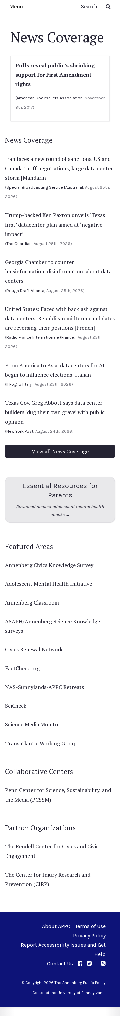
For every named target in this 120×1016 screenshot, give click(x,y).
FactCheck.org (22, 668)
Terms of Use (90, 926)
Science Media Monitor (32, 724)
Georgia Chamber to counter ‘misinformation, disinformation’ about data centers (58, 271)
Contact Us (60, 963)
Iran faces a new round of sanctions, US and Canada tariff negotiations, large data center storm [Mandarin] (59, 168)
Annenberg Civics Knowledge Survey (49, 565)
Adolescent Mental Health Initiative (48, 583)
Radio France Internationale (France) (41, 337)
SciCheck (15, 705)
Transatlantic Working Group (41, 743)
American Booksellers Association (50, 97)
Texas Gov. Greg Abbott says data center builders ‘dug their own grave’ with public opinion (55, 412)
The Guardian (19, 243)
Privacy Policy (89, 935)
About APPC (56, 926)
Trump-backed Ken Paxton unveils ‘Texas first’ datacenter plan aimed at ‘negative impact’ (55, 224)
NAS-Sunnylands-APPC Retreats (44, 687)
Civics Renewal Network (34, 649)
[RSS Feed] (103, 963)
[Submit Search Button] (108, 6)
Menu (16, 6)
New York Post (19, 431)
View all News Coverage (60, 451)
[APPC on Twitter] (89, 963)
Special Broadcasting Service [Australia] (44, 187)
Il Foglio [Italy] (19, 384)
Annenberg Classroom (32, 602)
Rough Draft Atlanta (25, 290)
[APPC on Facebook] (80, 963)
